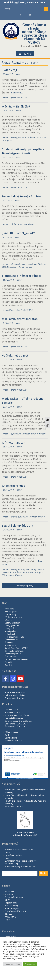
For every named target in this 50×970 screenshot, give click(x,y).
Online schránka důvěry (15, 695)
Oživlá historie (11, 738)
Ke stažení (9, 891)
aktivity (14, 137)
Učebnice (9, 620)
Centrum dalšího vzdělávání (16, 659)
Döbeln (8, 852)
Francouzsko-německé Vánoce (21, 275)
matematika (7, 572)
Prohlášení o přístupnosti (15, 911)
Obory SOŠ (9, 628)
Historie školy (10, 614)
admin (18, 74)
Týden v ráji (9, 69)
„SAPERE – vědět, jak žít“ (18, 233)
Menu (27, 53)
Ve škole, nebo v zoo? (15, 355)
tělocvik (31, 224)
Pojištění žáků (11, 902)
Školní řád (9, 642)
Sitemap (8, 914)
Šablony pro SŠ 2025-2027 (16, 723)
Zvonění (8, 665)
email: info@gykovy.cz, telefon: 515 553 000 (25, 2)
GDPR (7, 900)
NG (14, 572)
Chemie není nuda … (15, 485)
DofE (7, 735)
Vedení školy (10, 936)
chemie (14, 516)
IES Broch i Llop (11, 863)
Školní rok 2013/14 (19, 97)
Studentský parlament (14, 651)
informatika (39, 569)
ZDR (3, 575)
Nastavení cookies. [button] (12, 964)
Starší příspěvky (25, 585)
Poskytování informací (14, 897)
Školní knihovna (11, 639)
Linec (11, 310)
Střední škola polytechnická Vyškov (20, 866)
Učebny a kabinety (12, 622)
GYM (27, 137)
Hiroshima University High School (19, 849)
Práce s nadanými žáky (15, 698)
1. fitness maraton (13, 442)
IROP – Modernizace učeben (17, 715)
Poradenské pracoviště (15, 692)
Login (7, 919)
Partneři (8, 662)
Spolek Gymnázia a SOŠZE (16, 648)
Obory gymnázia (12, 625)
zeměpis (42, 433)
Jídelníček (11, 634)
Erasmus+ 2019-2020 (14, 712)
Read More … (16, 92)
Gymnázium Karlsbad (14, 855)
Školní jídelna (10, 631)
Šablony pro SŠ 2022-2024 (16, 726)
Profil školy (9, 608)
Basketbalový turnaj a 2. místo (21, 196)
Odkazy (6, 8)
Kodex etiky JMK (12, 908)
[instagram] (20, 15)
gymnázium (32, 264)
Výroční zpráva (11, 611)
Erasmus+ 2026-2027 (14, 709)
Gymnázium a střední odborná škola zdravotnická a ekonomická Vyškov (34, 33)
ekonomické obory (18, 264)
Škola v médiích (11, 656)
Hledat (43, 873)
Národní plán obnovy (14, 718)
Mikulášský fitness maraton (20, 319)
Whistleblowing (11, 905)
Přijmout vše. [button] (30, 964)
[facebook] (25, 15)
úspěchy (5, 140)
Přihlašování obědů (15, 637)
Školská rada (10, 645)
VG (11, 140)
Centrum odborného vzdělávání (18, 721)
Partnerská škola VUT (14, 806)
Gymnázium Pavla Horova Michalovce (21, 861)
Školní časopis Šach (13, 653)
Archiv (5, 97)
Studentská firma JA (13, 740)
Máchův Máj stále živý (16, 106)
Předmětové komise (13, 617)
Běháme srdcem (12, 732)
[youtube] (30, 15)
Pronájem (9, 894)
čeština (21, 137)
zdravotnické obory (26, 267)
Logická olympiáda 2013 (17, 525)
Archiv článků (10, 917)
